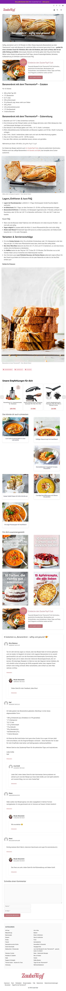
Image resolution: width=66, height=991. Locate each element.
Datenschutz (40, 983)
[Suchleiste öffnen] (57, 10)
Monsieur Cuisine (9, 953)
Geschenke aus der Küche (11, 944)
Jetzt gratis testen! (35, 77)
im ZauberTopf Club (32, 148)
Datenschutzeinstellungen (51, 983)
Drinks (7, 939)
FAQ (34, 983)
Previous (2, 398)
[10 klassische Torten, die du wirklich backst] (47, 552)
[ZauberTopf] (9, 10)
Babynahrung (8, 932)
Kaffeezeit (20, 369)
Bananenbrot (8, 369)
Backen (35, 932)
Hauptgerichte (37, 946)
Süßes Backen (39, 36)
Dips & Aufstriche (38, 937)
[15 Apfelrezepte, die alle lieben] (47, 588)
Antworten (9, 672)
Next (64, 398)
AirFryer (7, 930)
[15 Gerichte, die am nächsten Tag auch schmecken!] (15, 552)
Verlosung (7, 965)
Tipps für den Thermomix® (40, 962)
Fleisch (7, 942)
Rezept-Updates (27, 983)
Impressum (7, 983)
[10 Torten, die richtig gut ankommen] (15, 588)
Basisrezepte (8, 935)
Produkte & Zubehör (10, 955)
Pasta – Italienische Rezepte (41, 953)
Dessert (7, 937)
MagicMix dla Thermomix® (19, 985)
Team (12, 983)
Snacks (35, 958)
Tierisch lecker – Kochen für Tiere (14, 962)
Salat (6, 958)
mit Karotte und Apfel (33, 150)
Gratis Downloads (9, 946)
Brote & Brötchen (38, 935)
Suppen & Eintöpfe (10, 960)
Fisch (35, 939)
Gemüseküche (37, 942)
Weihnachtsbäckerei (39, 965)
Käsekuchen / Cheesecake (12, 949)
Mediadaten (18, 983)
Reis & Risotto (37, 955)
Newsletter (7, 985)
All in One (36, 930)
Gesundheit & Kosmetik (40, 944)
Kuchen (29, 369)
